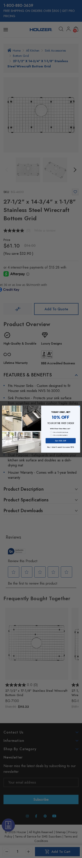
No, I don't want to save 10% (60, 447)
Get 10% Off (60, 440)
